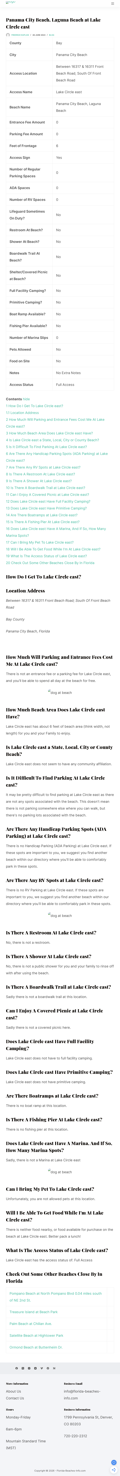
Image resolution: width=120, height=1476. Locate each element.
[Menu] (112, 3)
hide (26, 399)
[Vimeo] (41, 1368)
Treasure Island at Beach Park (34, 1312)
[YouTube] (35, 1368)
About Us (13, 1391)
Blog (51, 35)
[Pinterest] (48, 1368)
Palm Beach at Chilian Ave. (31, 1324)
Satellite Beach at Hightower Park (36, 1335)
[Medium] (54, 1368)
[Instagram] (29, 1368)
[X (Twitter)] (23, 1368)
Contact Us (15, 1398)
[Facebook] (16, 1368)
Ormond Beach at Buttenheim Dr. (36, 1347)
